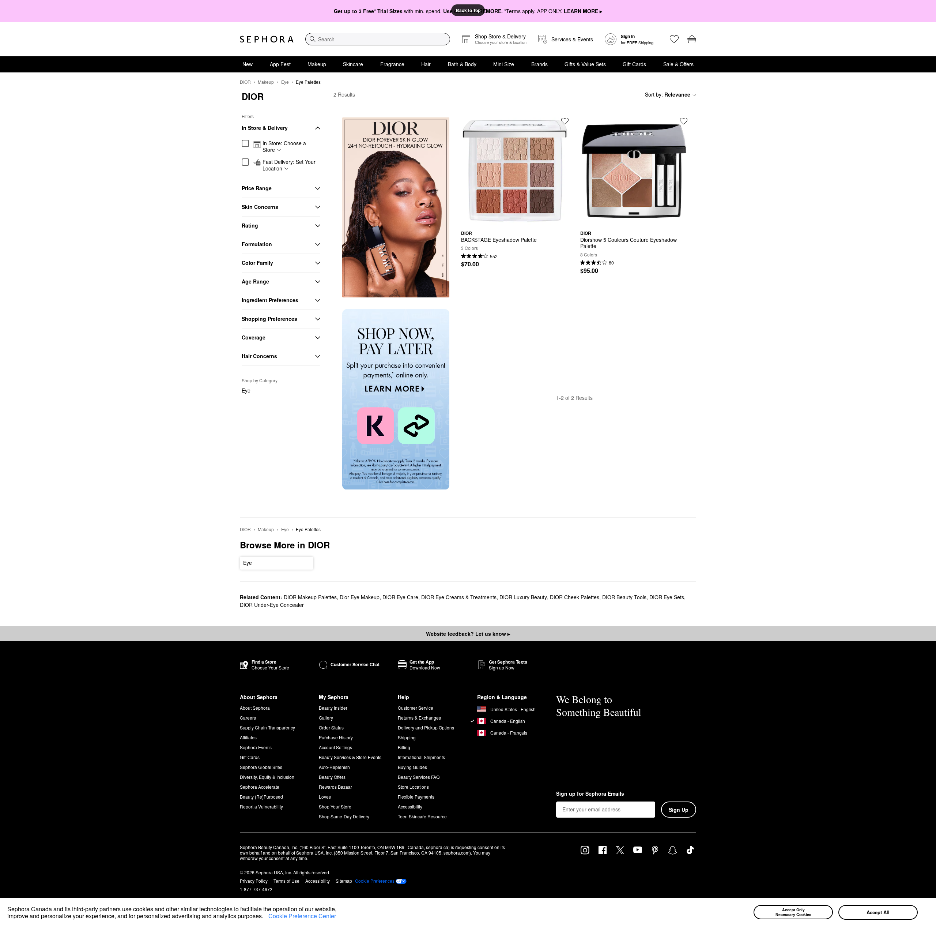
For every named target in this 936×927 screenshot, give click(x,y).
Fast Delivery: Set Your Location (289, 165)
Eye (285, 82)
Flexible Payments (416, 796)
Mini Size (503, 64)
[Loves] (674, 39)
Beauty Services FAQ (418, 777)
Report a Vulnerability (261, 806)
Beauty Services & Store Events (350, 757)
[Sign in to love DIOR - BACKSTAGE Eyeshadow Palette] (564, 121)
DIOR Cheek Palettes (574, 597)
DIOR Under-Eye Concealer (272, 604)
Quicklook (515, 219)
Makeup (316, 64)
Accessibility (410, 806)
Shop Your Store (335, 806)
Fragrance (392, 64)
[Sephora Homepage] (266, 39)
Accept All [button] (878, 912)
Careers (248, 717)
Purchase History (336, 737)
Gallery (326, 717)
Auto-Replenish (334, 767)
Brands (539, 64)
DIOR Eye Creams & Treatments (459, 597)
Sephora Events (256, 747)
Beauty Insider (333, 708)
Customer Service (415, 708)
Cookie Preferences (375, 881)
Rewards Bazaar (335, 787)
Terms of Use (286, 881)
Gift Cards (634, 64)
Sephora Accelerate (259, 787)
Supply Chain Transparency (267, 727)
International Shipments (421, 757)
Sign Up (678, 809)
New (247, 64)
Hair (426, 64)
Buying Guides (412, 767)
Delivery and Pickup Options (426, 727)
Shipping (407, 737)
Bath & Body (462, 64)
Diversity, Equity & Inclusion (267, 777)
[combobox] (377, 39)
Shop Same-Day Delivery (344, 816)
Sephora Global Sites (261, 767)
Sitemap (344, 881)
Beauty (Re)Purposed (261, 796)
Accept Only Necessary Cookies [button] (793, 912)
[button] (266, 917)
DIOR (245, 82)
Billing (404, 747)
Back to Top (468, 10)
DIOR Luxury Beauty (523, 597)
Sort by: (667, 94)
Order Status (331, 727)
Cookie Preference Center (302, 915)
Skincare (353, 64)
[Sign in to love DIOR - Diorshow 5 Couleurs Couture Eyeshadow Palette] (683, 121)
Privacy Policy (254, 881)
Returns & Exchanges (419, 717)
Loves (325, 796)
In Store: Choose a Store (284, 146)
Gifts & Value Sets (585, 64)
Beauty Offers (332, 777)
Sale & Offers (678, 64)
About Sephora (255, 708)
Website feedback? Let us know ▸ (468, 633)
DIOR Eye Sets (666, 597)
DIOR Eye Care (400, 597)
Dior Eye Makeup (360, 597)
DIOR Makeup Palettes (310, 597)
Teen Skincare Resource (422, 816)
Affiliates (248, 737)
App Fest (280, 64)
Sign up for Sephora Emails (590, 794)
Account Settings (335, 747)
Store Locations (413, 787)
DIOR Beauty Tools (624, 597)
